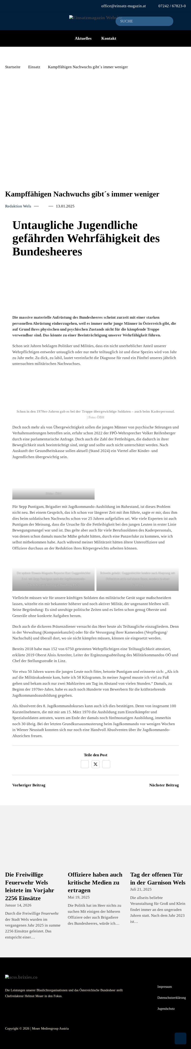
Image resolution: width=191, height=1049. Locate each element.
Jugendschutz (166, 1008)
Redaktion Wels (18, 206)
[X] (95, 764)
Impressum (164, 986)
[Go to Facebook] (16, 6)
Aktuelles (83, 38)
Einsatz (34, 67)
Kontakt (108, 38)
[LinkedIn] (106, 764)
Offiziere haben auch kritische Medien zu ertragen (95, 882)
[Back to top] (180, 1038)
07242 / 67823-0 (172, 6)
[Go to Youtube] (10, 6)
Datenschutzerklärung (171, 997)
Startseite (12, 67)
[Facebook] (85, 764)
